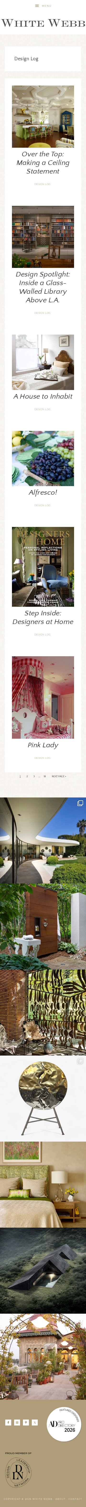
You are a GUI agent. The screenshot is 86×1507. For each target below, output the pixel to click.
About (60, 1499)
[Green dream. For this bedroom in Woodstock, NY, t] (43, 1185)
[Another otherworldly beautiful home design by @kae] (43, 1271)
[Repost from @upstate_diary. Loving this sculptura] (43, 1013)
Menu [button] (47, 5)
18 (45, 776)
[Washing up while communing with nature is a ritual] (43, 927)
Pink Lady (43, 745)
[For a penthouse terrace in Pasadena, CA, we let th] (43, 1357)
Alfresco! (43, 493)
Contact (75, 1499)
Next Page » (59, 776)
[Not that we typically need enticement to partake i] (43, 1099)
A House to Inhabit (43, 397)
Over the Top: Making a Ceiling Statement (43, 162)
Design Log (42, 184)
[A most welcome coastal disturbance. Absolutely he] (43, 840)
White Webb (43, 23)
